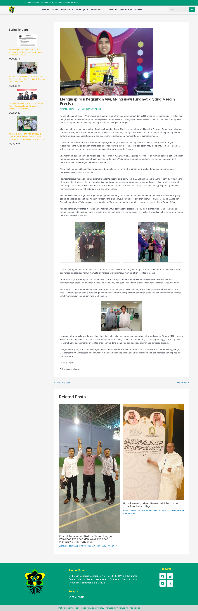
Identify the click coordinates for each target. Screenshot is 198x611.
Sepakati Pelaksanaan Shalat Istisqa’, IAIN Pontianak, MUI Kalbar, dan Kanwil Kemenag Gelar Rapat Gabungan (27, 79)
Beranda (45, 9)
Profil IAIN (65, 9)
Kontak (138, 9)
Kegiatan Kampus (73, 546)
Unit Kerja (80, 9)
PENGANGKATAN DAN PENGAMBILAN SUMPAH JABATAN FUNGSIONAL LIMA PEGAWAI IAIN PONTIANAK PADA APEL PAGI (27, 136)
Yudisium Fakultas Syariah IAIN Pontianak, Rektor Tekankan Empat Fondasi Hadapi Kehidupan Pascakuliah (26, 106)
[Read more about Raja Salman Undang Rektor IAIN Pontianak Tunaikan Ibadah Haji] (153, 452)
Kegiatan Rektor (153, 510)
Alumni (110, 9)
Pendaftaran (126, 9)
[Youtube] (162, 583)
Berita (55, 9)
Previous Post (62, 383)
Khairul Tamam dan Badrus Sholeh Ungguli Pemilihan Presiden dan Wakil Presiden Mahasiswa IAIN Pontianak (86, 539)
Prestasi (72, 108)
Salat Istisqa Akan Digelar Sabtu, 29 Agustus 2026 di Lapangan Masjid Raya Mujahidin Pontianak (25, 52)
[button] (67, 10)
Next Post (183, 383)
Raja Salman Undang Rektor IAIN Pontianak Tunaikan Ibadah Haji (150, 505)
